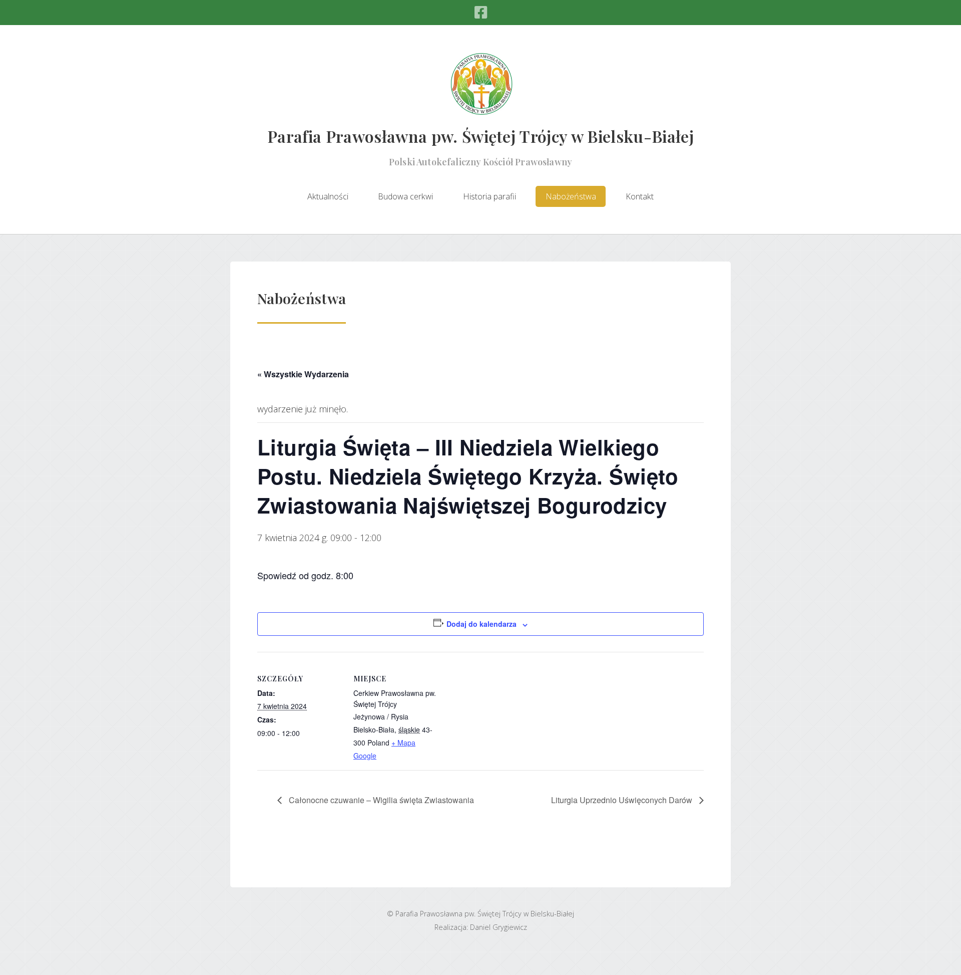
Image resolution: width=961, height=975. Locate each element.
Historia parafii (489, 196)
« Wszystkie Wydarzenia (303, 374)
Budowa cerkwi (405, 196)
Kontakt (640, 196)
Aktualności (327, 196)
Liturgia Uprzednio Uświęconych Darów (622, 800)
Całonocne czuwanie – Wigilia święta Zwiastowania (380, 800)
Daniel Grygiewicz (498, 927)
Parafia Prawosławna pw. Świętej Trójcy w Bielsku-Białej (480, 136)
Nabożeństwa (571, 196)
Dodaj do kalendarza (481, 624)
